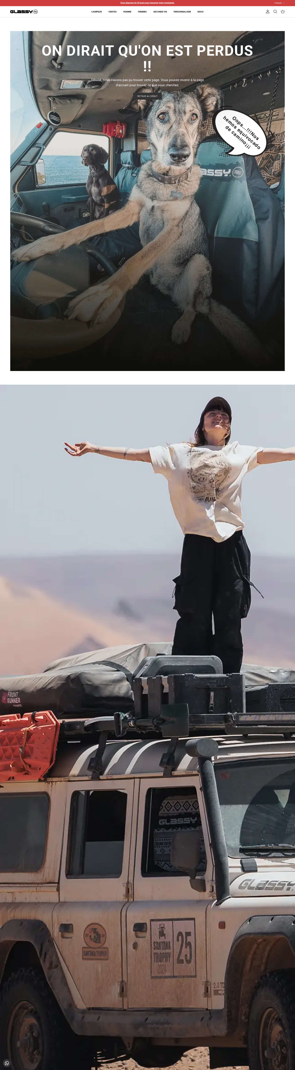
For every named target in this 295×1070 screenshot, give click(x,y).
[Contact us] (7, 1063)
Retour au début (147, 96)
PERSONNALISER (182, 11)
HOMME (127, 11)
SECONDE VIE (160, 11)
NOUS (200, 11)
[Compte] (267, 12)
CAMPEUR (96, 11)
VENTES (112, 11)
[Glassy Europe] (24, 12)
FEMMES (142, 11)
